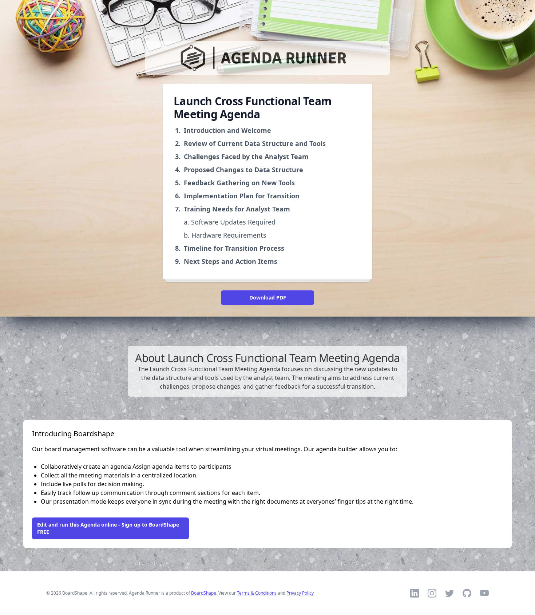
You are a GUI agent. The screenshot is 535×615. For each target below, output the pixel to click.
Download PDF (267, 297)
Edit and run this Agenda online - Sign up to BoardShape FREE (108, 528)
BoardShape (203, 593)
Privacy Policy (300, 593)
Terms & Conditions (257, 593)
